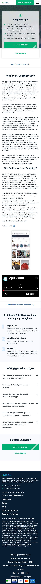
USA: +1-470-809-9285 (12, 486)
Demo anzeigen (20, 53)
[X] (18, 573)
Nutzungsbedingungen (20, 555)
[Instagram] (27, 573)
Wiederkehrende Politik (20, 558)
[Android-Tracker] (14, 226)
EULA (31, 562)
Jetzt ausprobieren (25, 3)
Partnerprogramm (10, 510)
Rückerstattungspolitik (18, 562)
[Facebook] (14, 573)
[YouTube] (22, 573)
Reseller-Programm (10, 514)
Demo (4, 503)
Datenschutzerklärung (12, 565)
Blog (4, 506)
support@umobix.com (12, 488)
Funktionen (6, 499)
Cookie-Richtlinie (31, 565)
